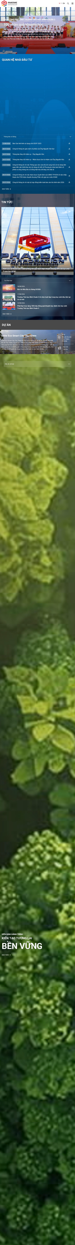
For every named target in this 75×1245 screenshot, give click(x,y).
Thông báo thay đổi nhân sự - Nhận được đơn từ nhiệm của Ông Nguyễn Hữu (38, 159)
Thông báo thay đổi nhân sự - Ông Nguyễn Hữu (28, 154)
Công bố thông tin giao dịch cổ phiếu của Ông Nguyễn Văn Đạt (33, 149)
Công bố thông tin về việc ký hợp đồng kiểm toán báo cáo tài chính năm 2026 (38, 182)
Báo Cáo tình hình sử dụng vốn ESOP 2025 (26, 143)
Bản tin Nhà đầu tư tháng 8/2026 (29, 289)
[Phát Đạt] (9, 3)
